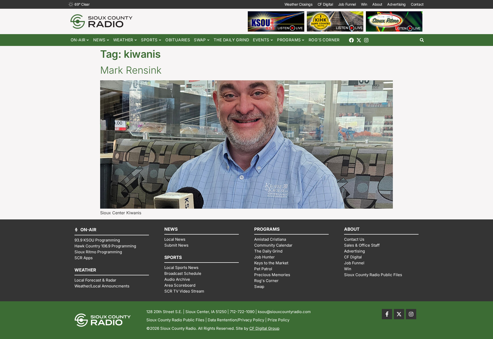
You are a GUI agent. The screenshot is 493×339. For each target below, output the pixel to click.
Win (364, 4)
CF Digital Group (264, 328)
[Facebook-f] (387, 314)
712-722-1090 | (244, 311)
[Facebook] (351, 40)
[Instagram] (366, 40)
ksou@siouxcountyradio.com (284, 311)
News (99, 39)
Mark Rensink (131, 70)
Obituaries (177, 39)
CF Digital (325, 4)
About (377, 4)
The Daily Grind (231, 39)
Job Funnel (347, 4)
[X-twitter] (358, 40)
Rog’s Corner (324, 39)
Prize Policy (278, 319)
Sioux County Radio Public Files (175, 319)
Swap (200, 39)
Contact (417, 4)
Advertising (396, 4)
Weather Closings (298, 4)
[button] (421, 40)
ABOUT (351, 229)
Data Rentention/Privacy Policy (236, 319)
